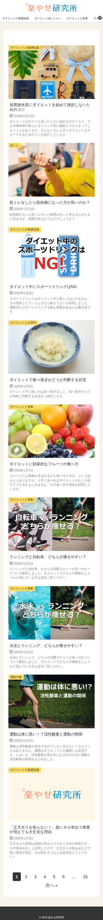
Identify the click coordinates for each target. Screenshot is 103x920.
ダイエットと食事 (77, 18)
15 (85, 876)
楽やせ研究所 (56, 917)
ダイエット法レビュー (47, 18)
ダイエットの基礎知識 (15, 18)
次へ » (52, 885)
